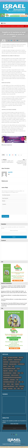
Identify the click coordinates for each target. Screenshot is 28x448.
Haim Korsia (11, 370)
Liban (4, 384)
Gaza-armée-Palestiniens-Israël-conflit (9, 368)
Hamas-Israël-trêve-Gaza (7, 373)
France (9, 366)
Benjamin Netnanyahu (17, 359)
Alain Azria (5, 359)
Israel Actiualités (5, 379)
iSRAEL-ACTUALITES (14, 375)
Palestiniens (17, 384)
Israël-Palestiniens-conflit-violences (8, 381)
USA (22, 388)
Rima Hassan (10, 388)
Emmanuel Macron (21, 364)
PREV (17, 386)
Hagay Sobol (5, 370)
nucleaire (8, 384)
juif (16, 381)
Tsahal (18, 388)
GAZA (13, 366)
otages (12, 384)
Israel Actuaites (12, 379)
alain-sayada (21, 357)
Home (1, 41)
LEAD (19, 381)
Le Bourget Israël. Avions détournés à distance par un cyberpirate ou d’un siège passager (21, 162)
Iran (22, 373)
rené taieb (4, 388)
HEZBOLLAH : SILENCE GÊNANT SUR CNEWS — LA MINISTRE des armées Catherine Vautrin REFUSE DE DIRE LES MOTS (13, 287)
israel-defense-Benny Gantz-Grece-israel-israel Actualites (12, 377)
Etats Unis (4, 366)
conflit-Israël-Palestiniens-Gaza (14, 361)
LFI (22, 381)
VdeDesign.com (23, 444)
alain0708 (10, 172)
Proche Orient (21, 386)
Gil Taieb (18, 368)
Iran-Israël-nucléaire (6, 375)
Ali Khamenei (10, 359)
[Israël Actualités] (14, 7)
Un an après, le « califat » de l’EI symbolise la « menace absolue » (7, 161)
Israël (17, 379)
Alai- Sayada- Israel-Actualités (12, 357)
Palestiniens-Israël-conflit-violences (8, 386)
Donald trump (5, 364)
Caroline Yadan (5, 361)
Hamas (16, 370)
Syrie (15, 388)
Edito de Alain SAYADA (12, 364)
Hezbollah (14, 373)
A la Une (4, 41)
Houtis (19, 373)
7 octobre (4, 357)
